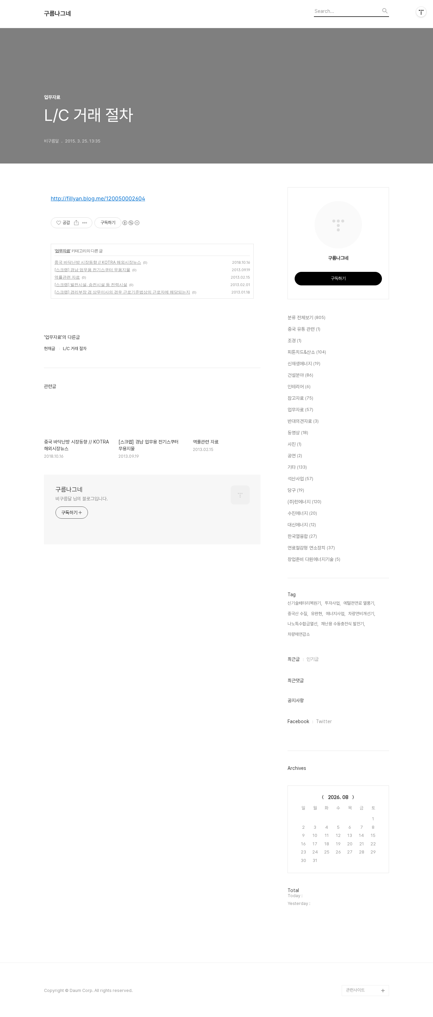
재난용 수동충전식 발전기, (343, 623)
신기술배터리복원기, (305, 603)
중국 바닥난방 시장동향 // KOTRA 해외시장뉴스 (97, 262)
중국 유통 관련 (304, 329)
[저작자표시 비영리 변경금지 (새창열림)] (130, 222)
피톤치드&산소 (307, 352)
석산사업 (300, 478)
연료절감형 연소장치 (311, 547)
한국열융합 (302, 536)
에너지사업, (335, 613)
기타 (297, 467)
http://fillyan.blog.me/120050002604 (98, 198)
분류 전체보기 (306, 317)
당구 (296, 490)
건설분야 (300, 375)
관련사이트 (355, 990)
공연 (295, 455)
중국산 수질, (298, 613)
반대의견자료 (303, 421)
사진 (294, 444)
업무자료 (62, 250)
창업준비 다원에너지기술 (314, 559)
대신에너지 (302, 524)
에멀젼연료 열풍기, (359, 603)
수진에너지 (302, 513)
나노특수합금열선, (303, 623)
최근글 (294, 659)
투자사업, (333, 603)
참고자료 (300, 398)
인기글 (312, 659)
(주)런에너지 (304, 501)
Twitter (324, 721)
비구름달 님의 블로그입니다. (81, 498)
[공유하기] (76, 223)
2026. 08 (338, 797)
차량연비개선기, (361, 613)
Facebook (298, 721)
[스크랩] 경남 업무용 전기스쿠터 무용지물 (92, 269)
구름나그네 (57, 13)
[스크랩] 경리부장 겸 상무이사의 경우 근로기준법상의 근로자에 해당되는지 (122, 292)
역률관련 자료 (67, 277)
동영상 (298, 432)
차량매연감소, (299, 634)
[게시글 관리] (85, 223)
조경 (294, 340)
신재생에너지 (304, 363)
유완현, (317, 613)
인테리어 (299, 386)
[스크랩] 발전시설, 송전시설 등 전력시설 (90, 284)
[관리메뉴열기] (421, 12)
